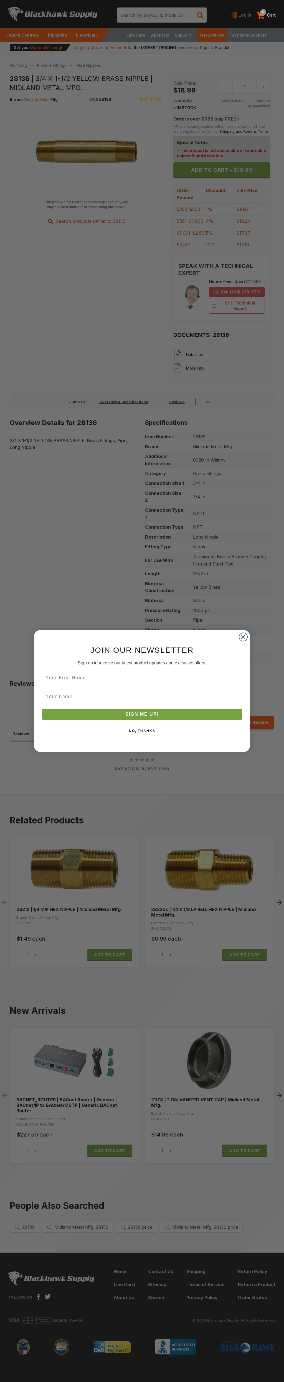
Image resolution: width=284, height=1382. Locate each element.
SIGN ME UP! (142, 714)
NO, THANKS (142, 731)
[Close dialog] (243, 637)
